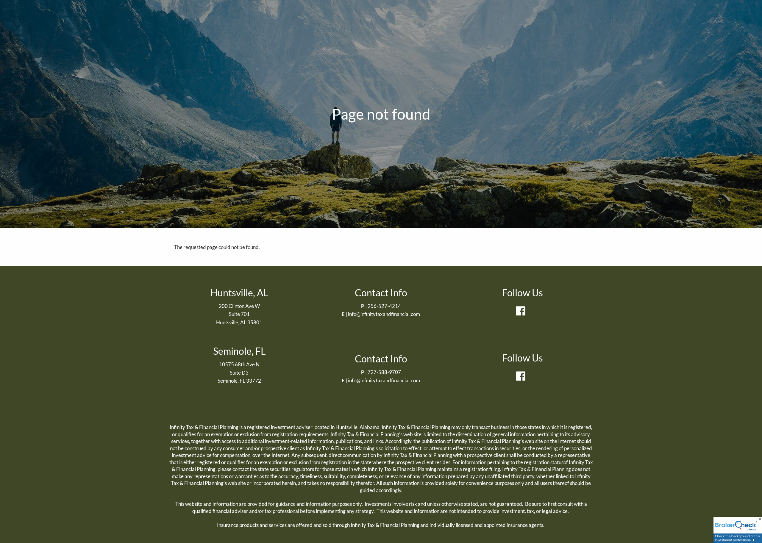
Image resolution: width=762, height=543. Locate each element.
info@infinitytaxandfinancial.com (384, 314)
